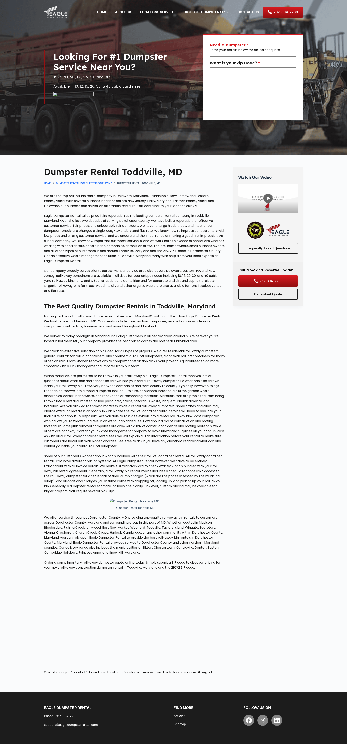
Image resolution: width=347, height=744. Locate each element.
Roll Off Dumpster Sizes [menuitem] (207, 12)
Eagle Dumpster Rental (62, 215)
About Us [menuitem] (123, 12)
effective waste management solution (86, 256)
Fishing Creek (74, 527)
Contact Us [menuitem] (248, 12)
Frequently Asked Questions (268, 248)
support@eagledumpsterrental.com (71, 725)
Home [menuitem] (102, 12)
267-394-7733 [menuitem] (286, 12)
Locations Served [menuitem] (156, 12)
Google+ (205, 672)
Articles (179, 716)
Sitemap (180, 724)
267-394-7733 (270, 281)
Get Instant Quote (268, 294)
